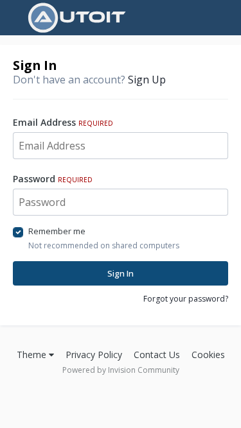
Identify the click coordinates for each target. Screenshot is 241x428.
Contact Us (157, 354)
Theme (33, 354)
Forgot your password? (185, 298)
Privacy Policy (94, 354)
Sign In (120, 273)
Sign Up (147, 80)
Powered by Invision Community (120, 369)
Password (53, 179)
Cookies (208, 354)
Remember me (56, 231)
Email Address (63, 122)
